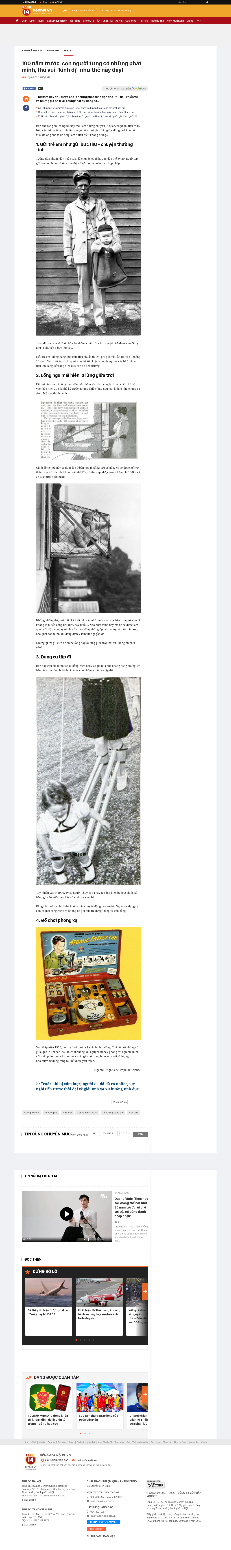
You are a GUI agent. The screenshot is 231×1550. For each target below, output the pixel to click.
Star (24, 20)
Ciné (32, 20)
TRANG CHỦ (17, 20)
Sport (71, 1442)
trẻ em (68, 1112)
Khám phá (53, 50)
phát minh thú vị (88, 1112)
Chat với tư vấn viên (105, 1522)
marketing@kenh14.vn (102, 1501)
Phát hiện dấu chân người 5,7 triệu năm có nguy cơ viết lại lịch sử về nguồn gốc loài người (86, 116)
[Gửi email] (40, 88)
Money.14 (88, 20)
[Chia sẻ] (26, 108)
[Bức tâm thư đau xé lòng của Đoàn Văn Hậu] (100, 1398)
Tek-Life (167, 1442)
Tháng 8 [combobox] (108, 1133)
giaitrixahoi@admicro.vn (103, 1515)
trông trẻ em (32, 1112)
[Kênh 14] (30, 1462)
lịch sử (134, 1112)
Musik (41, 20)
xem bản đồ (30, 1500)
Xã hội (119, 20)
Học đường (157, 20)
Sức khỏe (130, 20)
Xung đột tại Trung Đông (117, 10)
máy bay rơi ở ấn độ (83, 10)
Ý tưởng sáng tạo (114, 1112)
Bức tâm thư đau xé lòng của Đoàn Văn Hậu (98, 1417)
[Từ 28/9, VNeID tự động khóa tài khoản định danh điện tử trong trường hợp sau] (49, 1398)
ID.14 (44, 2)
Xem (140, 1134)
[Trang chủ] (26, 99)
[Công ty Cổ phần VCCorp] (156, 1484)
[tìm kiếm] (207, 2)
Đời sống (75, 20)
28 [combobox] (94, 1133)
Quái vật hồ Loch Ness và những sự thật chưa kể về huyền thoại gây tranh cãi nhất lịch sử (86, 112)
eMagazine (30, 2)
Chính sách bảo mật (101, 1536)
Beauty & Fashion (57, 20)
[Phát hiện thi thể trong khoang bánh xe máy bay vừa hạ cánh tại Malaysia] (99, 1292)
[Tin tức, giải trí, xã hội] (40, 11)
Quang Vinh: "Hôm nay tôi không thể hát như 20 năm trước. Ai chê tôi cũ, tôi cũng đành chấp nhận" (131, 1207)
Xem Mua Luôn (175, 20)
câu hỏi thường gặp (56, 1460)
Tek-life (143, 20)
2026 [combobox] (124, 1133)
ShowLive (57, 2)
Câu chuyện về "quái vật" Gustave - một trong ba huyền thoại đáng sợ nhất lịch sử (82, 108)
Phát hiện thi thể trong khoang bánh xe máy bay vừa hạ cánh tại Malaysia (99, 1314)
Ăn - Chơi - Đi (105, 20)
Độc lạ (68, 50)
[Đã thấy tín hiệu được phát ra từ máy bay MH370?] (48, 1292)
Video (190, 20)
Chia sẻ (30, 88)
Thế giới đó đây (140, 1442)
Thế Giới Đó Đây (32, 50)
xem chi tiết (97, 1529)
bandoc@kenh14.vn (86, 1460)
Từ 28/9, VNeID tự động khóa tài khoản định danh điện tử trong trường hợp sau (48, 1419)
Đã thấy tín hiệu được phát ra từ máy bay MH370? (47, 1312)
